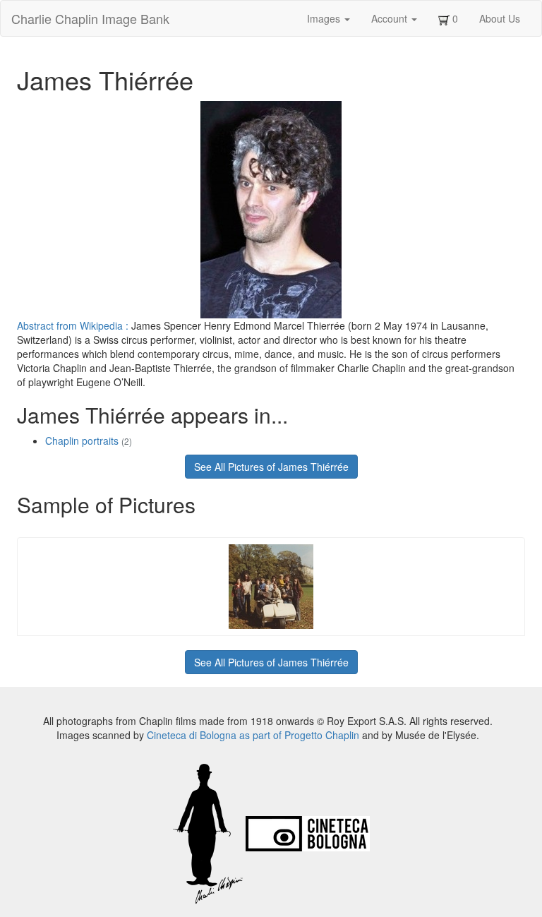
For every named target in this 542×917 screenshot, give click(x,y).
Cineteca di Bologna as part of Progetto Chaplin (253, 735)
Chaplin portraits (88, 440)
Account (390, 18)
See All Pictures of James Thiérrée (271, 467)
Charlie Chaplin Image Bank (90, 18)
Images (325, 18)
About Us (499, 18)
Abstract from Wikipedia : (74, 325)
